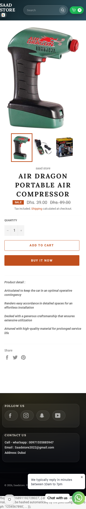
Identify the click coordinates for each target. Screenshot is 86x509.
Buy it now (42, 260)
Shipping (36, 208)
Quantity (10, 220)
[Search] (62, 10)
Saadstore (19, 485)
